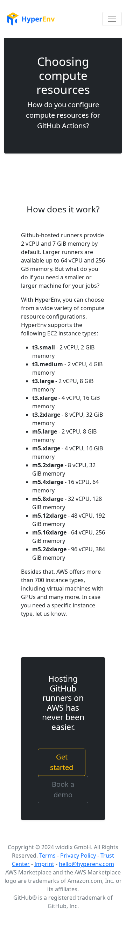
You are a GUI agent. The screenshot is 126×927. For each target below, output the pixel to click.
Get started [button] (61, 762)
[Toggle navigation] (112, 19)
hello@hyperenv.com (86, 864)
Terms (47, 855)
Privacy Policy (78, 855)
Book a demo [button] (63, 789)
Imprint (44, 864)
